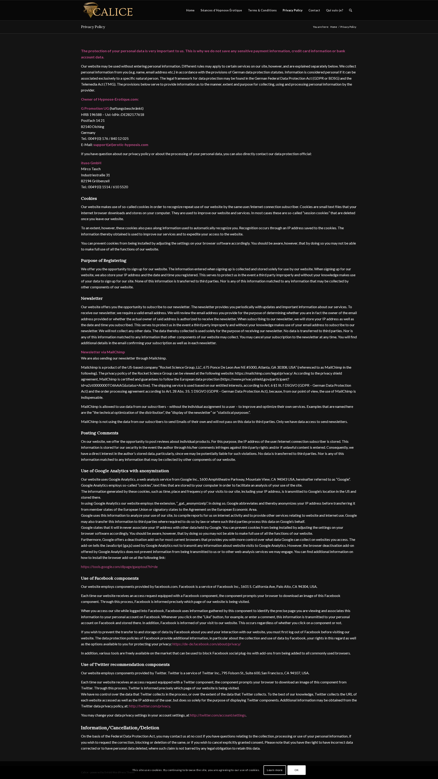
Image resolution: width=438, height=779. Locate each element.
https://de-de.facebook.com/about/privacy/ (206, 644)
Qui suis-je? (334, 10)
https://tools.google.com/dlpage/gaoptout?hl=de (119, 566)
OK (297, 770)
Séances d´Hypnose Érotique (221, 10)
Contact (314, 10)
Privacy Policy (292, 10)
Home (190, 10)
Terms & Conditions (262, 10)
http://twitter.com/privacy (149, 706)
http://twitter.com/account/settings (218, 715)
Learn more (275, 770)
